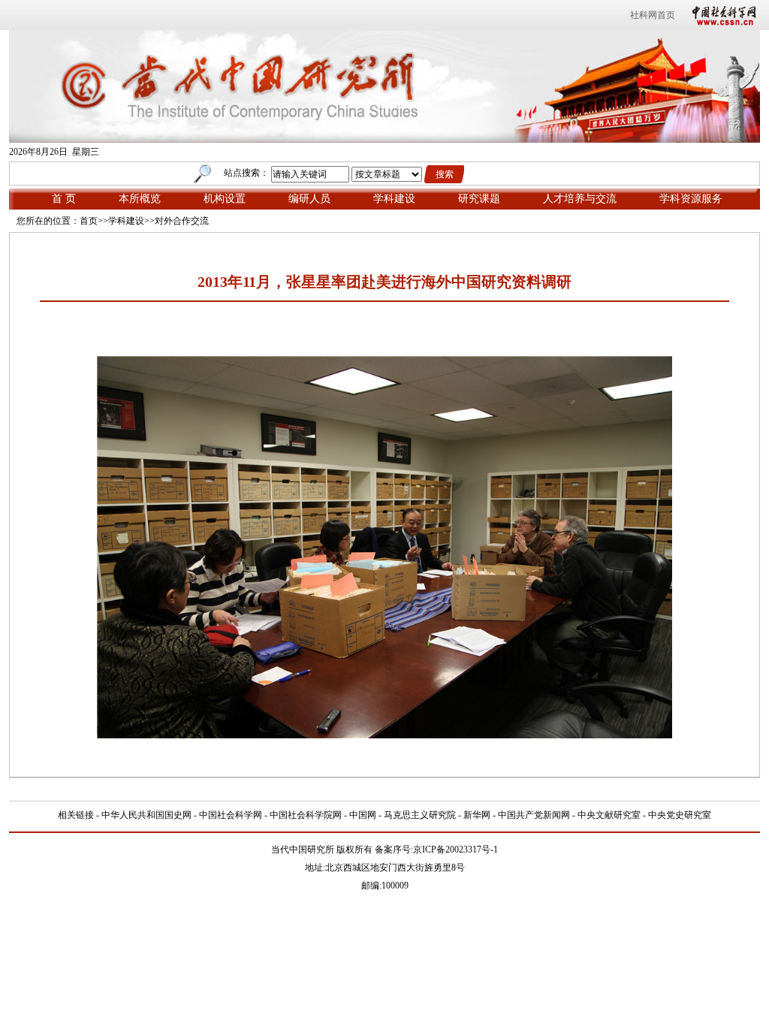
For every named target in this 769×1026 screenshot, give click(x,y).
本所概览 (140, 198)
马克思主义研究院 (420, 815)
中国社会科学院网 (306, 815)
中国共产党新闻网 (534, 815)
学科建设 (394, 198)
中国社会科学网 (721, 15)
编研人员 (309, 198)
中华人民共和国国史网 (146, 815)
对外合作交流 (182, 221)
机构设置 (225, 198)
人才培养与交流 (580, 198)
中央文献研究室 (609, 815)
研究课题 (479, 198)
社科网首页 (652, 15)
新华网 (476, 815)
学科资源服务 (690, 198)
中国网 (362, 815)
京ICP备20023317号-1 (455, 849)
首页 (89, 221)
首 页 (64, 198)
